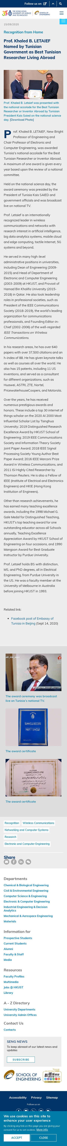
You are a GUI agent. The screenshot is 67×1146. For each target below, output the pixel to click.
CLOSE (43, 1137)
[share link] (21, 862)
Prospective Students (18, 938)
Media (8, 960)
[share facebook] (14, 862)
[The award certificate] (33, 727)
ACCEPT (16, 1137)
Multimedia (11, 982)
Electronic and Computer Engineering (27, 844)
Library (8, 993)
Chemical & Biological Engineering (26, 885)
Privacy (36, 1097)
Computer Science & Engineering (25, 896)
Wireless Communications (38, 823)
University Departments (19, 1009)
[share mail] (6, 862)
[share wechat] (28, 862)
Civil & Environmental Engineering (26, 890)
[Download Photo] (22, 119)
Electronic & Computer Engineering (27, 901)
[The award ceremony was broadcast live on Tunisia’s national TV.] (33, 672)
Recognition (12, 823)
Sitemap (52, 1097)
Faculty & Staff (14, 954)
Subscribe (21, 1059)
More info (42, 1129)
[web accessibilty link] (52, 1076)
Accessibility (18, 1097)
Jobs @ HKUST (13, 987)
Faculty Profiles (14, 976)
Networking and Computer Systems (26, 830)
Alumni (8, 949)
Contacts (10, 1029)
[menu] (61, 13)
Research (10, 837)
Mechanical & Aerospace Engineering (28, 916)
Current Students (15, 943)
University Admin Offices (20, 1015)
